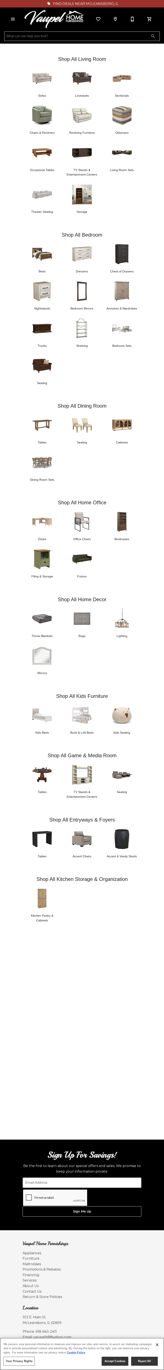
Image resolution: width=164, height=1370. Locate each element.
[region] (82, 1354)
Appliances (32, 1253)
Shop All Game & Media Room (82, 755)
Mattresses (32, 1264)
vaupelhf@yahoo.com (52, 1337)
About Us (31, 1286)
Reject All (144, 1361)
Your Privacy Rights (19, 1361)
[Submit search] (153, 36)
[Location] (115, 19)
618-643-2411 (46, 1331)
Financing (31, 1275)
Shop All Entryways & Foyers (82, 820)
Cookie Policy (76, 1352)
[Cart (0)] (149, 19)
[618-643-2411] (132, 19)
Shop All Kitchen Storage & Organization (82, 879)
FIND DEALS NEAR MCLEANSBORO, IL (85, 4)
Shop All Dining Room (82, 406)
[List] (98, 19)
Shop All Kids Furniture (82, 696)
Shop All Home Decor (82, 599)
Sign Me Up (82, 1211)
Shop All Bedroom (82, 235)
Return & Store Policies (42, 1297)
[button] (13, 19)
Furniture (31, 1258)
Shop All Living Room (82, 59)
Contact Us (32, 1291)
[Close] (157, 1344)
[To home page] (54, 19)
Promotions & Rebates (42, 1269)
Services (30, 1280)
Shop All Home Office (82, 502)
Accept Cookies (115, 1361)
